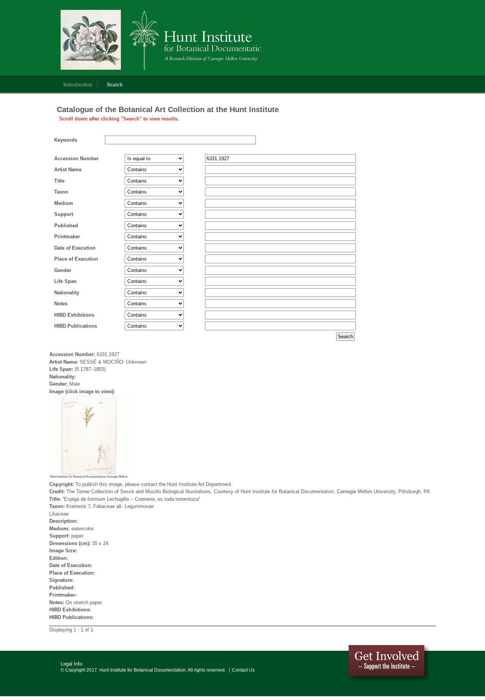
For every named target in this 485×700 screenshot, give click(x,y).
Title (59, 181)
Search (115, 84)
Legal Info (71, 664)
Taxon (61, 192)
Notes (60, 303)
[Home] (161, 39)
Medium (63, 203)
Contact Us (243, 670)
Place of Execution (76, 259)
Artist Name (67, 169)
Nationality (66, 292)
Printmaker (67, 236)
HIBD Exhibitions (74, 315)
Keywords (65, 140)
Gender (62, 270)
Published (66, 225)
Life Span (65, 281)
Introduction (77, 84)
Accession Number (76, 158)
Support (63, 214)
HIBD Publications (75, 326)
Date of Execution (74, 248)
